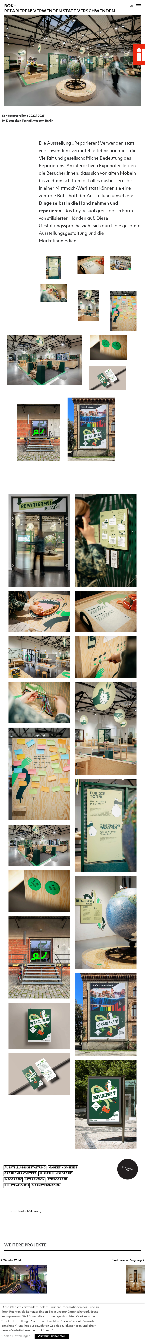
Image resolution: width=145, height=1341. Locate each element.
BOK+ (10, 6)
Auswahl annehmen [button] (52, 1336)
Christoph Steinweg (28, 1211)
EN (131, 6)
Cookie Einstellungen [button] (15, 1336)
